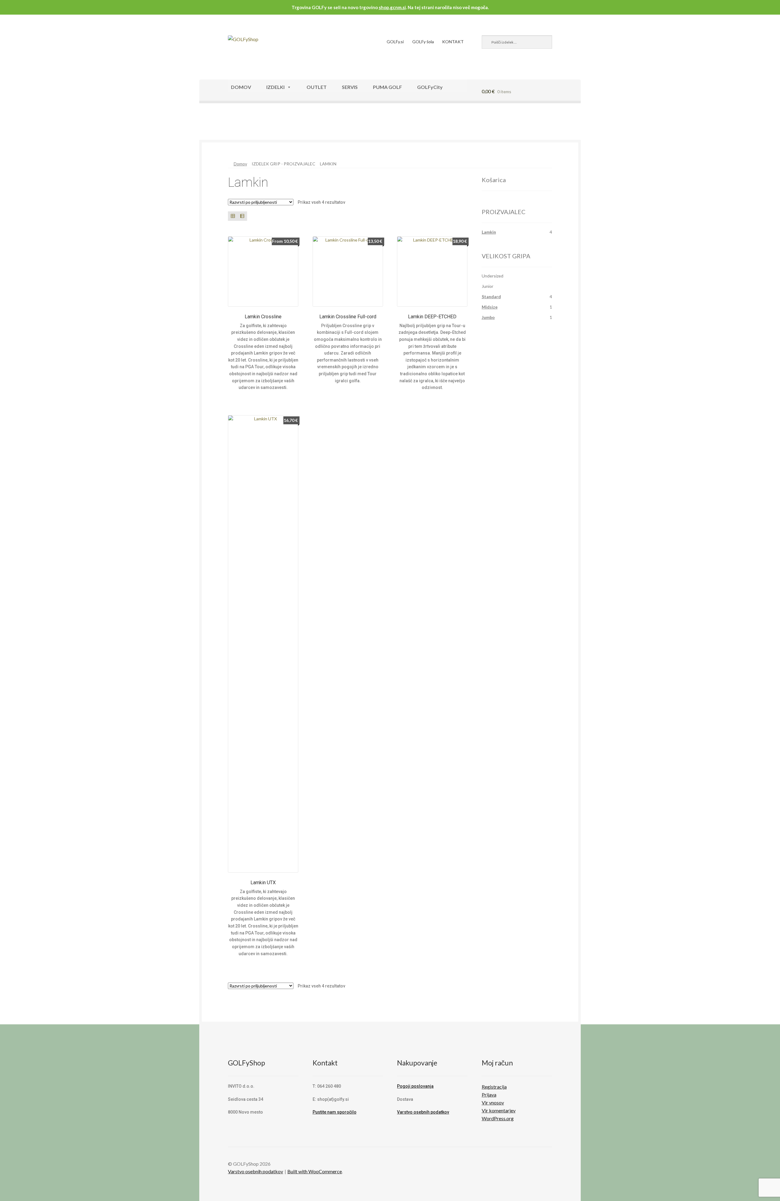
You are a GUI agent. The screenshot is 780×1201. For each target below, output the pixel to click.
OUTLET (317, 87)
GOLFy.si (395, 41)
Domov (240, 163)
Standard (491, 296)
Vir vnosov (493, 1102)
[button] (218, 124)
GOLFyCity (430, 87)
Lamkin (489, 232)
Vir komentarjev (499, 1110)
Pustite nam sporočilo (334, 1112)
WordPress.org (498, 1118)
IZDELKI (275, 87)
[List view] (242, 216)
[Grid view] (232, 216)
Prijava (489, 1094)
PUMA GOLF (387, 87)
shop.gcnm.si (392, 7)
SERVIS (350, 87)
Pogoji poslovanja (415, 1086)
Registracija (494, 1087)
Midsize (490, 306)
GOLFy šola (423, 41)
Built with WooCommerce (314, 1171)
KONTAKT (453, 41)
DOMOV (241, 87)
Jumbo (488, 317)
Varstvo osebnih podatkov (423, 1112)
